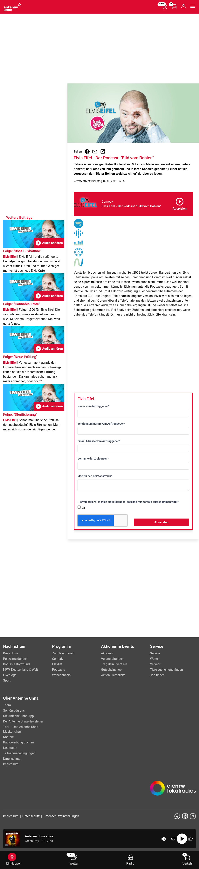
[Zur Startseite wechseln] (12, 7)
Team (7, 705)
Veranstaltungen (112, 659)
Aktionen (107, 653)
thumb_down (173, 838)
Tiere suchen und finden (166, 669)
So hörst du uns (14, 710)
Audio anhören (49, 243)
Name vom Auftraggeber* (93, 406)
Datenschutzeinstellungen (61, 816)
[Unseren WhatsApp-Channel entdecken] (177, 816)
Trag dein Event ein (114, 664)
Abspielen (180, 203)
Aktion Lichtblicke (113, 675)
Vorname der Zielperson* (93, 458)
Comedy (57, 659)
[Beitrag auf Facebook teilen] (87, 151)
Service (155, 653)
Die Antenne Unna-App (18, 716)
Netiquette (10, 748)
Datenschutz (11, 759)
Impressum (10, 764)
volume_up (163, 839)
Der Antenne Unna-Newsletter (23, 721)
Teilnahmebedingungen (19, 753)
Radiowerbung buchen (18, 742)
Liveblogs (9, 675)
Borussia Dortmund (16, 664)
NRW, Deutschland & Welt (20, 669)
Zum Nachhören (63, 653)
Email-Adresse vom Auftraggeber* (99, 441)
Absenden (161, 522)
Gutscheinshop (111, 669)
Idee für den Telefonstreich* (95, 476)
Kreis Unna (10, 653)
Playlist (57, 664)
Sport (6, 680)
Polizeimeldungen (15, 659)
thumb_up (190, 838)
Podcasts (58, 669)
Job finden (157, 675)
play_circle (182, 839)
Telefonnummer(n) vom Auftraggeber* (101, 423)
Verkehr (155, 664)
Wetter (154, 659)
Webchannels (61, 675)
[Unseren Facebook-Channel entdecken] (185, 816)
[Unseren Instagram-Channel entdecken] (193, 816)
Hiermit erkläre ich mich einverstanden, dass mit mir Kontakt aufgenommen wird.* (128, 501)
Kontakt (8, 737)
